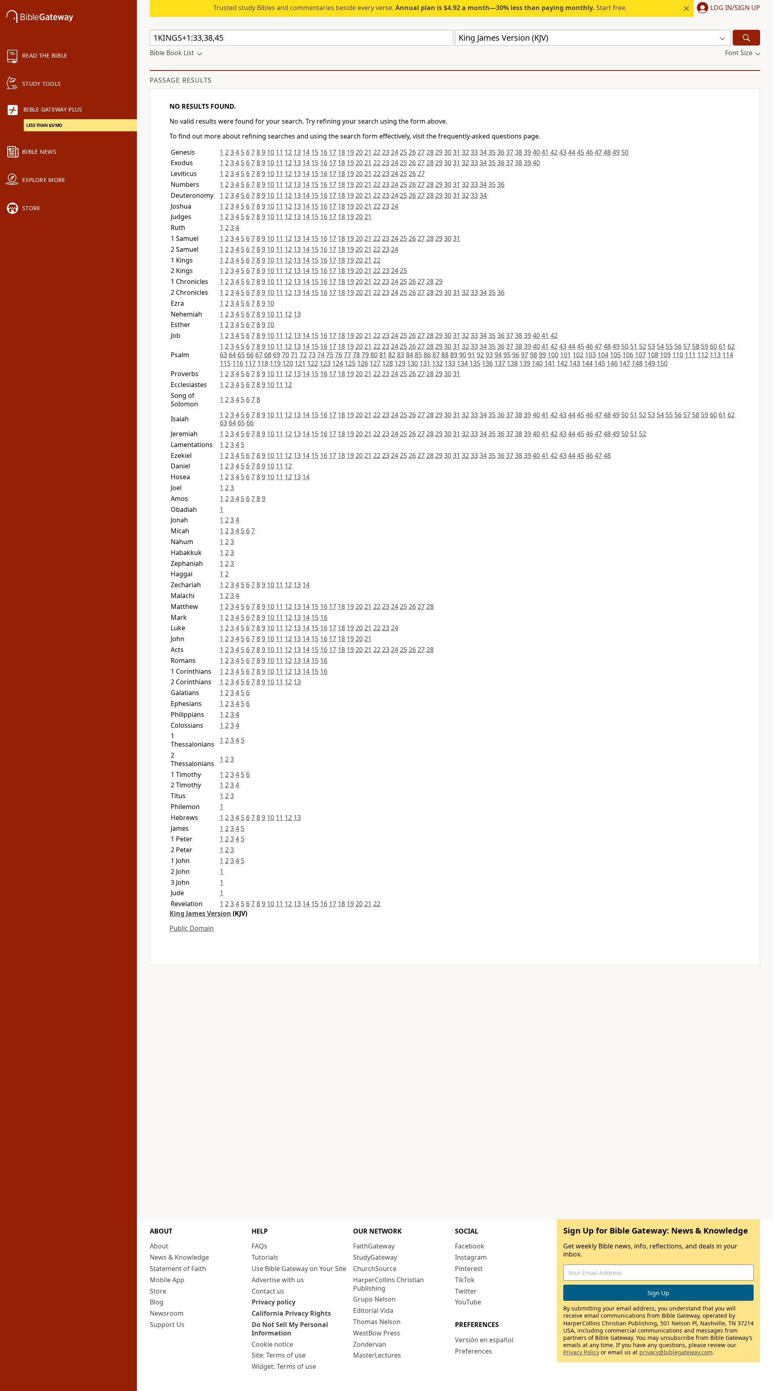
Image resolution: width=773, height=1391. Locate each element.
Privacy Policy (581, 1352)
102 (578, 354)
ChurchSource (375, 1268)
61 (722, 346)
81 (382, 354)
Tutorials (265, 1257)
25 (403, 152)
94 (498, 354)
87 (436, 354)
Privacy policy (274, 1302)
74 (320, 354)
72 (303, 354)
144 (587, 363)
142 (562, 363)
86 (427, 354)
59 (704, 346)
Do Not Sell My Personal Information (290, 1328)
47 (598, 152)
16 (323, 152)
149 (649, 363)
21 (368, 152)
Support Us (167, 1324)
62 (731, 346)
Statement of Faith (178, 1268)
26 (412, 152)
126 (362, 363)
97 (524, 354)
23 (385, 152)
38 (518, 152)
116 (237, 363)
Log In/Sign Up (735, 8)
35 (492, 152)
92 (480, 354)
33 (474, 152)
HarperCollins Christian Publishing (388, 1284)
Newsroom (167, 1313)
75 (329, 354)
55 (669, 346)
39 (527, 152)
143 (574, 363)
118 (262, 363)
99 (542, 354)
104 (602, 354)
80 (374, 354)
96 (515, 354)
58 (695, 346)
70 (285, 354)
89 (453, 354)
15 (314, 152)
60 (713, 346)
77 (347, 354)
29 (438, 152)
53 (651, 346)
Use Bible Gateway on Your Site (299, 1268)
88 (445, 354)
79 (365, 354)
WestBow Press (376, 1333)
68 (267, 354)
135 (474, 363)
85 (418, 354)
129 (400, 363)
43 (562, 152)
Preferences (473, 1351)
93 (489, 354)
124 (337, 363)
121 (300, 363)
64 (232, 354)
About (159, 1246)
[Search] (746, 38)
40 (536, 152)
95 (507, 354)
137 (499, 363)
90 (462, 354)
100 (553, 354)
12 (288, 152)
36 (500, 152)
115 (225, 363)
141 (549, 363)
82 (391, 354)
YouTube (468, 1302)
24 (394, 152)
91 (471, 354)
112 (702, 354)
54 (660, 346)
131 (425, 363)
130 (412, 363)
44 (571, 152)
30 (447, 152)
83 (400, 354)
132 (437, 363)
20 (359, 152)
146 (612, 363)
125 (350, 363)
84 (409, 354)
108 (652, 354)
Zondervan (369, 1344)
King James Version (200, 913)
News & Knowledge (179, 1257)
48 (607, 152)
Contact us (268, 1291)
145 (599, 363)
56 (678, 346)
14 (306, 152)
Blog (156, 1302)
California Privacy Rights (291, 1313)
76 (338, 354)
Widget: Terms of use (284, 1366)
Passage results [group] (181, 80)
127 (375, 363)
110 (677, 354)
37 (509, 152)
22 (376, 152)
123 (325, 363)
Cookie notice (272, 1344)
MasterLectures (377, 1355)
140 (537, 363)
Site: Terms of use (279, 1355)
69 (276, 354)
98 (533, 354)
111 (690, 354)
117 (250, 363)
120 (287, 363)
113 (715, 354)
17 (332, 152)
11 (279, 152)
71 (294, 354)
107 (640, 354)
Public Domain (191, 928)
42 (554, 152)
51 (633, 346)
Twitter (466, 1291)
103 (590, 354)
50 (624, 152)
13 (297, 152)
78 (356, 354)
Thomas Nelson (377, 1321)
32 (465, 152)
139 (524, 363)
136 (487, 363)
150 (662, 363)
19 (350, 152)
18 (341, 152)
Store (158, 1291)
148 (637, 363)
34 (483, 152)
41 (545, 152)
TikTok (465, 1279)
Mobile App (167, 1279)
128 (387, 363)
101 (565, 354)
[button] (727, 8)
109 (665, 354)
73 (312, 354)
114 (727, 354)
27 (421, 152)
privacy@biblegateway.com (676, 1352)
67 (258, 354)
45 (580, 152)
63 (223, 354)
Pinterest (469, 1268)
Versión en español (484, 1339)
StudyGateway (375, 1257)
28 (430, 152)
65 (241, 354)
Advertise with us (278, 1279)
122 (312, 363)
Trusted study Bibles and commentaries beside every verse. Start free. (420, 7)
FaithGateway (374, 1246)
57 (686, 346)
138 (512, 363)
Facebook (469, 1246)
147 (624, 363)
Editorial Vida (373, 1310)
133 (449, 363)
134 (462, 363)
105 (615, 354)
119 (275, 363)
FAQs (259, 1246)
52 (642, 346)
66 (250, 354)
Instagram (471, 1257)
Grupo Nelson (374, 1299)
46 (589, 152)
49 (616, 152)
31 (456, 152)
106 (627, 354)
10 (270, 152)
